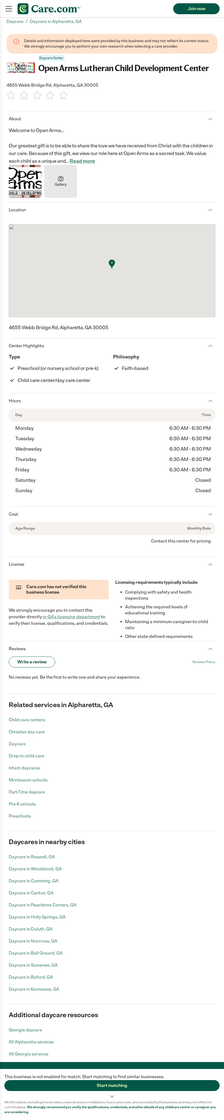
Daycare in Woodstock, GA (35, 868)
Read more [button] (82, 161)
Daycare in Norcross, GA (33, 941)
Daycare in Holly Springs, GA (37, 917)
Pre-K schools (22, 804)
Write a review (32, 661)
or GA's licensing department (71, 616)
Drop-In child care (26, 756)
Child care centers (27, 719)
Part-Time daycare (27, 792)
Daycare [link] (15, 21)
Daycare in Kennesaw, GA (34, 989)
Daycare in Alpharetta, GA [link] (56, 21)
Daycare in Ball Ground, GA (36, 953)
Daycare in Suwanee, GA (33, 965)
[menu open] (8, 8)
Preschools (20, 816)
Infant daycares (24, 768)
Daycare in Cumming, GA (33, 880)
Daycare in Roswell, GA (32, 856)
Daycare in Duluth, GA (30, 929)
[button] (112, 1084)
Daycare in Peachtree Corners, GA (42, 905)
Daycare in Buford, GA (31, 977)
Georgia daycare (25, 1029)
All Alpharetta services (31, 1042)
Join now (196, 8)
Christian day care (27, 731)
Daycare (17, 743)
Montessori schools (28, 780)
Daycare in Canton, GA (31, 893)
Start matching (112, 1085)
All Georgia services (28, 1054)
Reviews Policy (204, 662)
